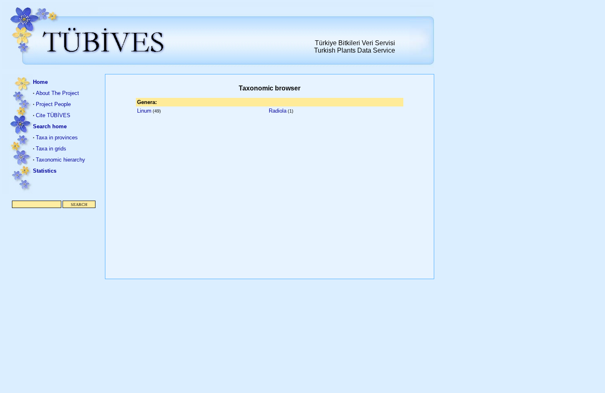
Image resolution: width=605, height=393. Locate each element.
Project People (53, 104)
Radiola (277, 111)
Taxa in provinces (57, 137)
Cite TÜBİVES (53, 115)
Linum (144, 111)
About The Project (57, 93)
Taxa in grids (51, 149)
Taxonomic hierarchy (60, 160)
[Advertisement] (53, 248)
